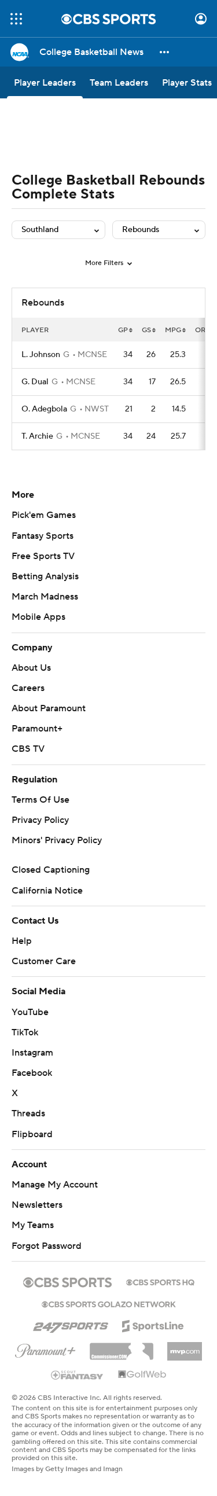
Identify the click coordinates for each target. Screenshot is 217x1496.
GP (123, 330)
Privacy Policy (40, 820)
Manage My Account (55, 1184)
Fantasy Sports (42, 536)
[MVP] (184, 1346)
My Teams (33, 1225)
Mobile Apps (38, 617)
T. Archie (37, 436)
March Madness (45, 596)
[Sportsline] (153, 1324)
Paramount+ (37, 728)
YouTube (30, 1012)
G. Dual (35, 382)
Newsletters (37, 1205)
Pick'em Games (44, 515)
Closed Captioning (51, 870)
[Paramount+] (45, 1348)
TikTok (25, 1032)
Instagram (32, 1052)
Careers (28, 688)
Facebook (32, 1073)
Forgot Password (47, 1246)
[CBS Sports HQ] (160, 1281)
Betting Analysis (45, 576)
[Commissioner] (121, 1347)
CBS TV (28, 749)
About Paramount (49, 708)
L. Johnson (40, 355)
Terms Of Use (40, 800)
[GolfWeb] (142, 1375)
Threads (28, 1113)
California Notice (47, 890)
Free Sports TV (43, 556)
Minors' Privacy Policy (57, 840)
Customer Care (44, 961)
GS (146, 330)
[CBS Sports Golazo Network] (109, 1303)
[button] (16, 19)
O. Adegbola (44, 409)
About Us (31, 668)
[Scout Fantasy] (77, 1374)
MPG (173, 330)
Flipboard (32, 1134)
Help (22, 941)
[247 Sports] (70, 1324)
